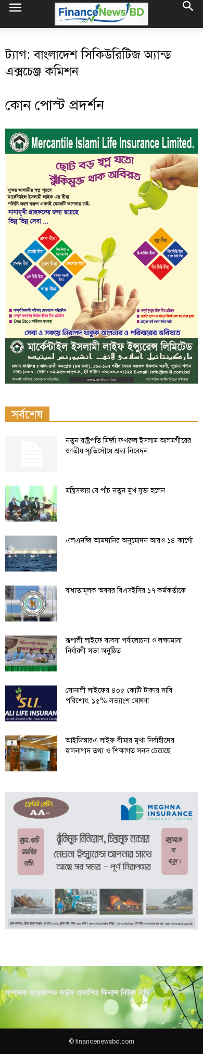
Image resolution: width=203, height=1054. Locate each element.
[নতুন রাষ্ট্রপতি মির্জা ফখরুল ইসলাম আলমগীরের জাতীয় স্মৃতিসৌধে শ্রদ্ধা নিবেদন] (31, 454)
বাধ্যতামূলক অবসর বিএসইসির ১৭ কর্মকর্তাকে (126, 590)
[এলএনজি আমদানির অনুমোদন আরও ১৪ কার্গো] (31, 554)
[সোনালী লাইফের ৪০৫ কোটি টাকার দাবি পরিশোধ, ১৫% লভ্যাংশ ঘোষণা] (31, 703)
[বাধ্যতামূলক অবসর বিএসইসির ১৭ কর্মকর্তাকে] (31, 603)
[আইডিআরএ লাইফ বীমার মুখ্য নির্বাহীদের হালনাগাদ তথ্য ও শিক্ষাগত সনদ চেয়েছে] (31, 753)
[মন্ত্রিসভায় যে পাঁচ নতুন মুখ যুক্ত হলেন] (31, 504)
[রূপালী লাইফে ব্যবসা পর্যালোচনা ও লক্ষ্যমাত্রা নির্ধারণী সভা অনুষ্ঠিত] (31, 653)
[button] (188, 14)
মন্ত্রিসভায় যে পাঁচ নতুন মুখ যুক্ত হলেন (115, 490)
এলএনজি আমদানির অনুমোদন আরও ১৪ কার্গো (129, 540)
